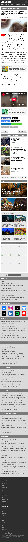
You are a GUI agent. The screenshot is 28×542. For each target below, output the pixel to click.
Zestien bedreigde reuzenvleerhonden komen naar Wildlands (18, 139)
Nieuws (2, 4)
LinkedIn (4, 517)
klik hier (24, 177)
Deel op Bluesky (6, 121)
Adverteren (4, 529)
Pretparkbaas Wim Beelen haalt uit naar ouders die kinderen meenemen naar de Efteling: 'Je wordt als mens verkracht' (13, 330)
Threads (4, 515)
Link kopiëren (14, 126)
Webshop (13, 4)
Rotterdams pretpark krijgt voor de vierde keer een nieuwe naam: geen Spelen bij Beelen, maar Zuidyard (13, 459)
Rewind (4, 503)
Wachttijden (7, 4)
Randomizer (5, 487)
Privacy (4, 490)
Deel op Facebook (6, 118)
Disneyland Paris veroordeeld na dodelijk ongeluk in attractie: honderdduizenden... (7, 237)
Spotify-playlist (5, 499)
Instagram (4, 509)
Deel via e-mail (5, 126)
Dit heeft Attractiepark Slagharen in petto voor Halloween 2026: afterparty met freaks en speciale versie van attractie (13, 287)
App (3, 485)
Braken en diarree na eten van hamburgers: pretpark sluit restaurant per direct (12, 191)
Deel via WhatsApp (16, 124)
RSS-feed (4, 501)
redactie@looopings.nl (14, 275)
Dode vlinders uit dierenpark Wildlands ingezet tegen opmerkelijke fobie (18, 168)
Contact (4, 525)
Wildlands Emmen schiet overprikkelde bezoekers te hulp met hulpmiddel (18, 159)
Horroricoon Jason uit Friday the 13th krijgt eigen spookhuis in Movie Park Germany (7, 225)
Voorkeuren (18, 4)
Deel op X (15, 118)
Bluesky (4, 513)
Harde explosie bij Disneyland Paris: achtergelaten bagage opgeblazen (19, 225)
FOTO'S (6, 154)
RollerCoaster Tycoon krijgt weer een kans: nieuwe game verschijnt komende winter (19, 237)
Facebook (4, 508)
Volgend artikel (22, 131)
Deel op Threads (16, 121)
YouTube (4, 497)
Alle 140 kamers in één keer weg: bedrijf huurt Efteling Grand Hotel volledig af (13, 205)
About (23, 4)
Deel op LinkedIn (6, 124)
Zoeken (4, 524)
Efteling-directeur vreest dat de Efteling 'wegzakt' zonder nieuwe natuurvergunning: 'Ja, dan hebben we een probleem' (13, 358)
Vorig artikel (4, 131)
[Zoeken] (26, 2)
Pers (3, 527)
